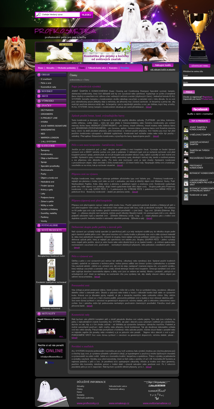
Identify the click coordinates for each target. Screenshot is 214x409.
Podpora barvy (47, 197)
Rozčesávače (47, 170)
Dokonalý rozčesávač (51, 308)
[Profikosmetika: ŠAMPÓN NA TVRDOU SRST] (186, 155)
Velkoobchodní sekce (97, 68)
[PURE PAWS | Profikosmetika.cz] (157, 400)
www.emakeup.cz (119, 403)
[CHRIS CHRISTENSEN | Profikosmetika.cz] (157, 383)
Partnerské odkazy (117, 389)
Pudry (43, 174)
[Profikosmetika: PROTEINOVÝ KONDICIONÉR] (186, 170)
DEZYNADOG (47, 110)
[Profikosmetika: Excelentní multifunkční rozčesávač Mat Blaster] (51, 280)
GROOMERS (47, 114)
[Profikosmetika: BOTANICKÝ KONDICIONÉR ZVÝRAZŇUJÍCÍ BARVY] (186, 191)
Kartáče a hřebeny (49, 209)
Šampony (45, 150)
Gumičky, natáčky (49, 213)
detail (148, 107)
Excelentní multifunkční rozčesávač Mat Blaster (51, 283)
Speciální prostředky (50, 166)
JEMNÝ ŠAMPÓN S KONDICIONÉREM (198, 128)
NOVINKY (47, 91)
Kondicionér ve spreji (198, 195)
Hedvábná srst (47, 182)
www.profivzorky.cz (88, 403)
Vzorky (44, 221)
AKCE (44, 96)
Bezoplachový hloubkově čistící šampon (51, 257)
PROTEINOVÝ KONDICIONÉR (196, 167)
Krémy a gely (47, 189)
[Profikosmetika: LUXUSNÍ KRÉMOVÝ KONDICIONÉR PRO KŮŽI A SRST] (186, 185)
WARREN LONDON (50, 137)
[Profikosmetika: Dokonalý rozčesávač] (51, 306)
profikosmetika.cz (76, 80)
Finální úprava (47, 185)
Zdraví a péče (47, 201)
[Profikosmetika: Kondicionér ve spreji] (186, 200)
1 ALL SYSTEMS (48, 141)
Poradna (125, 68)
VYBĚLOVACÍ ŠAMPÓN (200, 135)
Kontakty (113, 68)
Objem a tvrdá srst (49, 178)
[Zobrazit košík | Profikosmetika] (146, 71)
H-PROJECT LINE (49, 118)
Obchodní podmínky (67, 68)
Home (40, 68)
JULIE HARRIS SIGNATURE (54, 126)
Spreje (44, 162)
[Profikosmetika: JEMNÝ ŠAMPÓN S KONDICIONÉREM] (186, 131)
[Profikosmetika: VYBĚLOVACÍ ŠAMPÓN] (186, 139)
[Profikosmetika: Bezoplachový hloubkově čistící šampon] (51, 254)
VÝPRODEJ (47, 101)
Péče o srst (46, 83)
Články (82, 68)
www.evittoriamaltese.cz (157, 403)
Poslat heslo (207, 99)
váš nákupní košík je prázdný (162, 69)
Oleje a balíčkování (49, 158)
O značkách (46, 79)
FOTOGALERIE (49, 225)
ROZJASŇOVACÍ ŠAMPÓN (201, 158)
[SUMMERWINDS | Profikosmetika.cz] (157, 392)
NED (43, 133)
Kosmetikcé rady (48, 87)
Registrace (207, 97)
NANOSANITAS (48, 130)
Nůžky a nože (47, 205)
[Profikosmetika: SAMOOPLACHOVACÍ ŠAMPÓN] (186, 147)
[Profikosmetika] (66, 33)
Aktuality (50, 68)
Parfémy (44, 217)
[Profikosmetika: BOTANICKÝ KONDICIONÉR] (186, 177)
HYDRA (44, 122)
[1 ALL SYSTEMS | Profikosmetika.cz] (157, 386)
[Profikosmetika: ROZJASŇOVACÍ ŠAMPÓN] (186, 162)
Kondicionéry (47, 154)
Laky (43, 193)
